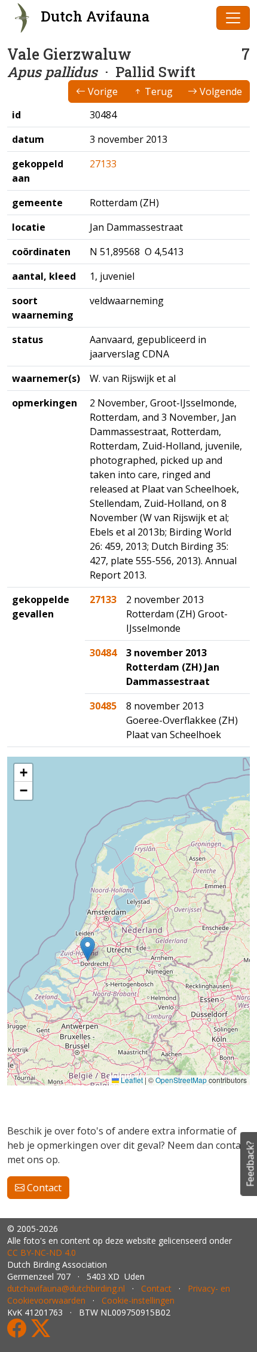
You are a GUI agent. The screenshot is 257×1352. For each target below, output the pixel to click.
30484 (103, 652)
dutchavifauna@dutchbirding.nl (66, 1288)
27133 (103, 163)
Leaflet (131, 1080)
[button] (87, 949)
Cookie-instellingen (138, 1300)
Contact (43, 1187)
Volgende (219, 91)
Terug (157, 91)
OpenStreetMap (181, 1080)
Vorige (101, 91)
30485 (103, 705)
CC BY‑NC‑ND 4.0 (41, 1252)
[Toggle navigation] (233, 18)
